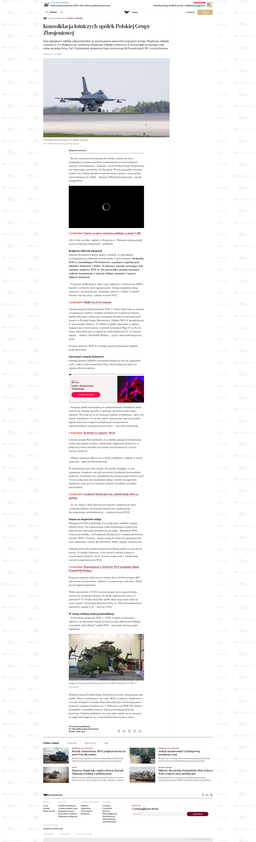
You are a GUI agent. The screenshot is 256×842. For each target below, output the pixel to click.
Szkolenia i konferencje (53, 829)
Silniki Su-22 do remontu (97, 302)
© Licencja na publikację (79, 726)
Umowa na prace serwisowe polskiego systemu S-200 (112, 233)
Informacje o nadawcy (67, 814)
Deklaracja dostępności (68, 816)
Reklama (84, 806)
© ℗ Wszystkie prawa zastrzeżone (84, 729)
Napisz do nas (49, 811)
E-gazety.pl (107, 808)
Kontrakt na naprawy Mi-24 (99, 432)
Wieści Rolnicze (109, 819)
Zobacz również (51, 743)
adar (135, 12)
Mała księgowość (110, 814)
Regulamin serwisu (66, 811)
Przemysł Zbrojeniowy (57, 18)
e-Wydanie (190, 12)
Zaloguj (205, 12)
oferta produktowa (84, 834)
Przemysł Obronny (74, 18)
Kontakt (46, 808)
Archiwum (85, 814)
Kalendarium (65, 834)
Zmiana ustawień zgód (68, 808)
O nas (45, 806)
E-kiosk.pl (107, 806)
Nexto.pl (106, 811)
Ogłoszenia (86, 808)
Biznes (74, 767)
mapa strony (48, 834)
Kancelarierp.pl (109, 816)
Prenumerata (86, 811)
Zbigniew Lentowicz (77, 150)
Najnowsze (90, 743)
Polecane (72, 743)
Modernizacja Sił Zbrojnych (82, 748)
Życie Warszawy (109, 822)
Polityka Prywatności (67, 806)
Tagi (106, 743)
